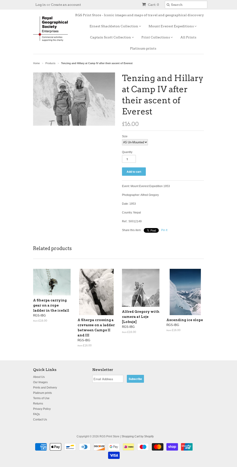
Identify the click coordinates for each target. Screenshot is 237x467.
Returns (38, 403)
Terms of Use (41, 398)
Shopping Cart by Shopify (138, 436)
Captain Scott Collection (111, 37)
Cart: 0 (153, 4)
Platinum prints (143, 48)
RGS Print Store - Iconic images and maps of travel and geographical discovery (139, 15)
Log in (40, 4)
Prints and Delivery (45, 387)
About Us (39, 377)
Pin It (164, 230)
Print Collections (156, 37)
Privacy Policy (42, 409)
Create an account (66, 4)
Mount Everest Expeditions (171, 26)
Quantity (127, 152)
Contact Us (40, 419)
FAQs (36, 414)
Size (125, 136)
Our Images (40, 382)
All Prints (188, 37)
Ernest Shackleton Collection (114, 26)
